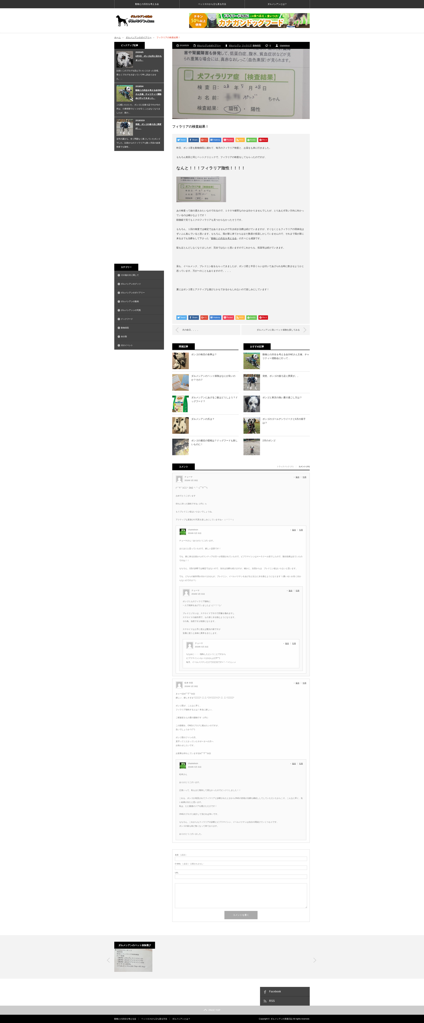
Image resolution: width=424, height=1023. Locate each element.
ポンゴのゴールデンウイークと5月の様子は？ (284, 421)
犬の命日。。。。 (190, 330)
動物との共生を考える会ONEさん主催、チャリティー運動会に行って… (286, 356)
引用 (304, 477)
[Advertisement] (139, 207)
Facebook (275, 991)
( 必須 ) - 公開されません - (189, 864)
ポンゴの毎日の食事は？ (204, 354)
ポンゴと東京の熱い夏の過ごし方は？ (282, 397)
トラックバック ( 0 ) (285, 466)
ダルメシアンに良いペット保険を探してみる (278, 330)
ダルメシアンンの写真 (131, 310)
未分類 (124, 336)
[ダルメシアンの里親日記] (135, 20)
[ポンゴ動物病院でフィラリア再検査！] (133, 960)
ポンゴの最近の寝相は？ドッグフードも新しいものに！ (214, 442)
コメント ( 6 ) (304, 466)
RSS (272, 1000)
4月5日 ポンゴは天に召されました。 (148, 58)
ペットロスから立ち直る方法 (212, 4)
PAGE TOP (214, 1010)
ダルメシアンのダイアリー (139, 37)
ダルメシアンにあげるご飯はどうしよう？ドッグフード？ (214, 399)
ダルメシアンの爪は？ (202, 419)
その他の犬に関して (130, 275)
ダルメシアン (235, 45)
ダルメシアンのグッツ (131, 284)
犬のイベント (127, 345)
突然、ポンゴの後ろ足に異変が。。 (281, 376)
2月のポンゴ (269, 440)
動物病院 (257, 45)
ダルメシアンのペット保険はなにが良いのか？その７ (213, 378)
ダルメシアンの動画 (130, 301)
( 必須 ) (180, 855)
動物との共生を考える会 (147, 4)
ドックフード (127, 319)
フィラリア (247, 45)
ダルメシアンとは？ (277, 4)
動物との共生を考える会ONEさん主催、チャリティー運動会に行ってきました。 (148, 94)
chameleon (285, 45)
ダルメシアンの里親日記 (281, 1019)
